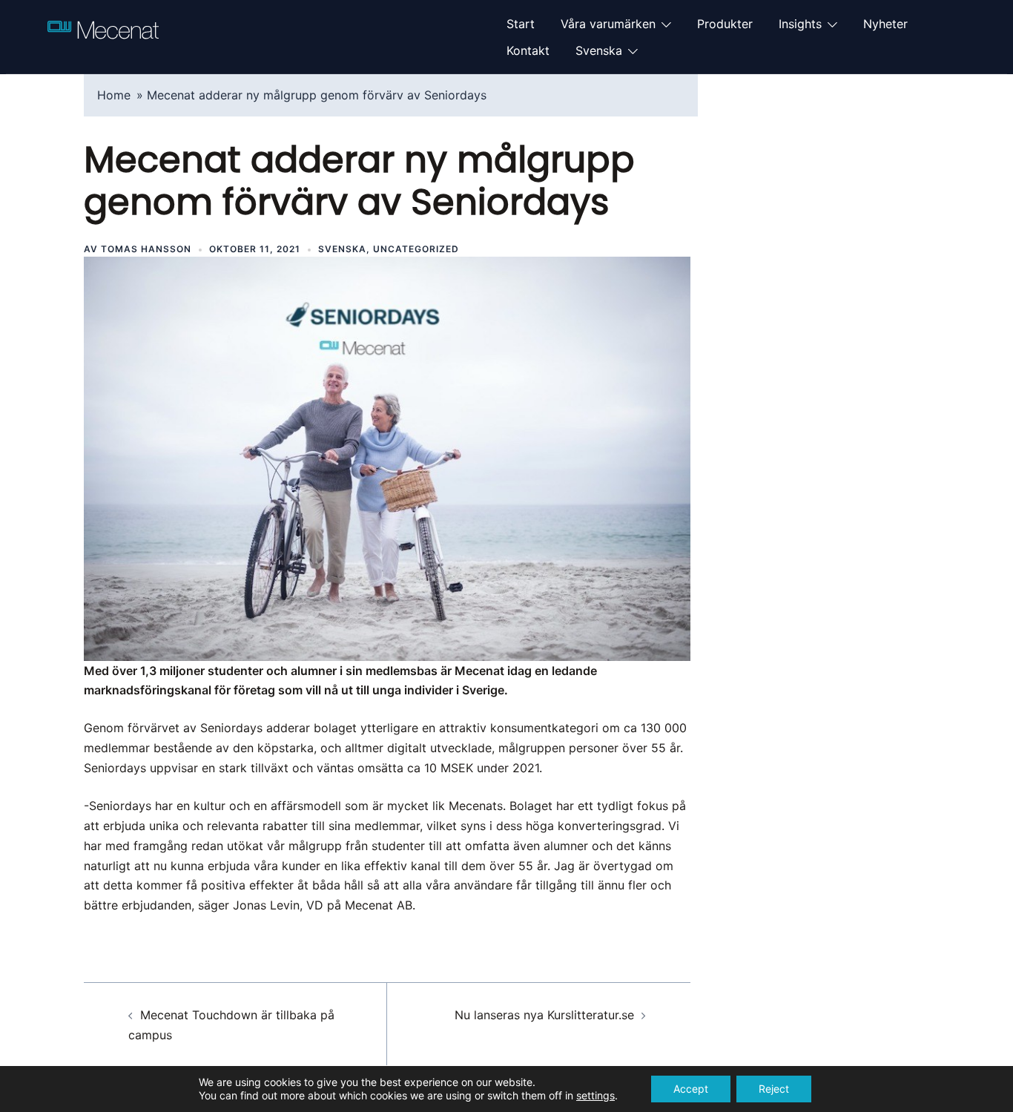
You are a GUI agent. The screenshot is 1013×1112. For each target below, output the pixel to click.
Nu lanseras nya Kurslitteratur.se (544, 1014)
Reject (774, 1088)
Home (114, 95)
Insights (800, 23)
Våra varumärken (608, 23)
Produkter (725, 23)
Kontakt (528, 50)
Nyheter (885, 23)
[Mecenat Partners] (103, 35)
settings (595, 1095)
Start (520, 23)
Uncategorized (416, 248)
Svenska (598, 50)
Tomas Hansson (146, 248)
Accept (690, 1088)
